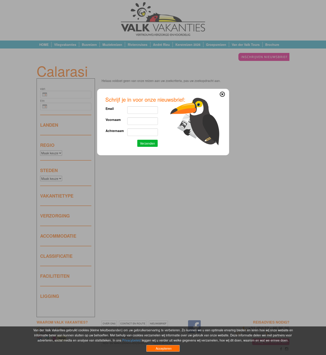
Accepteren (164, 348)
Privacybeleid (131, 340)
